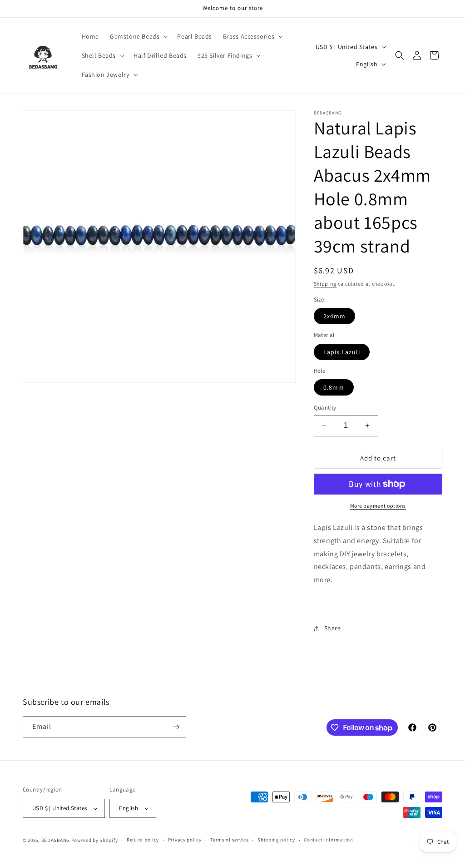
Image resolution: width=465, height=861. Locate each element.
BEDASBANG (55, 840)
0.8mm (333, 387)
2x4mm (334, 316)
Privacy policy (185, 839)
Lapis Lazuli (341, 352)
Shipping (325, 283)
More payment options (378, 505)
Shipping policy (276, 839)
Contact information (328, 839)
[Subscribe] (176, 726)
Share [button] (332, 628)
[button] (138, 36)
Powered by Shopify (94, 840)
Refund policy (143, 839)
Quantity (325, 407)
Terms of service (229, 839)
